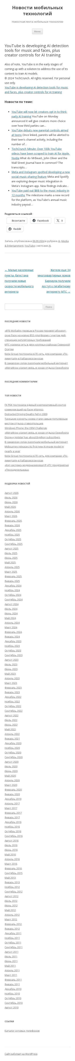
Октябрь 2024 (13, 595)
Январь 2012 (12, 928)
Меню (37, 31)
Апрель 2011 (12, 970)
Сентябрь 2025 (13, 544)
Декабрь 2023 (13, 641)
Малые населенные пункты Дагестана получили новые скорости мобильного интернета (19, 280)
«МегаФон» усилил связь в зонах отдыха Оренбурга (37, 368)
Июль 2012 (11, 901)
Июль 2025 (11, 553)
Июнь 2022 (11, 724)
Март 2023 (11, 683)
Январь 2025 (12, 581)
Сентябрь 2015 (13, 873)
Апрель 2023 (12, 678)
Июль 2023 (11, 664)
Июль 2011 (11, 956)
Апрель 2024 (12, 622)
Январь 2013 (12, 882)
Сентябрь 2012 (13, 891)
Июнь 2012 (11, 905)
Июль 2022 (11, 720)
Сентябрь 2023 (13, 655)
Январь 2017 (12, 817)
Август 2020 (11, 762)
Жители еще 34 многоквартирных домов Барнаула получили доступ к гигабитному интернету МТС (54, 280)
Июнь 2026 (11, 502)
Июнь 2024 (11, 613)
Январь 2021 (12, 738)
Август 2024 (11, 604)
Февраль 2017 (13, 813)
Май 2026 (10, 507)
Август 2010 (11, 1007)
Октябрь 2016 (13, 831)
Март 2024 (11, 627)
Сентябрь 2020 (13, 757)
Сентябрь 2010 (13, 1003)
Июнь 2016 (11, 850)
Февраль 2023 (13, 687)
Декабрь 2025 (13, 530)
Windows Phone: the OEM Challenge (26, 428)
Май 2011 (10, 966)
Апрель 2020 (12, 780)
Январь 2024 (12, 636)
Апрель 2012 (12, 915)
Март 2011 (11, 975)
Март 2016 (11, 864)
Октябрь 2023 (13, 650)
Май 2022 (10, 729)
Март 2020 (11, 785)
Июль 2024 (11, 609)
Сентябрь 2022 (13, 711)
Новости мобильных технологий (37, 11)
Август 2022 (11, 715)
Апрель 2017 (12, 803)
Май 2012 (10, 910)
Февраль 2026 (13, 520)
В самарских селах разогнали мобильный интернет (36, 363)
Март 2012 (11, 919)
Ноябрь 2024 (12, 590)
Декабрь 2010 (13, 989)
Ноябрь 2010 (12, 993)
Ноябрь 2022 (12, 701)
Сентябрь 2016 (13, 836)
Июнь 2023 (11, 669)
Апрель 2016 (12, 859)
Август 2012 (11, 896)
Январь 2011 (12, 984)
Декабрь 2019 (13, 799)
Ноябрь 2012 (12, 887)
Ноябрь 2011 (12, 938)
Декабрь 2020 (13, 743)
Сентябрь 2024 (13, 599)
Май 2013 (10, 877)
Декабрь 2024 (13, 585)
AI (59, 241)
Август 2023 (11, 660)
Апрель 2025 (12, 567)
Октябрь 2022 (13, 706)
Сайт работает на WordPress (21, 1054)
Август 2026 (11, 493)
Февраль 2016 (13, 868)
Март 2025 (11, 571)
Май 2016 (10, 854)
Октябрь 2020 (13, 752)
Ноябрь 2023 (12, 646)
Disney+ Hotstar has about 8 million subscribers (32, 437)
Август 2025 (11, 548)
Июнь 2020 (11, 771)
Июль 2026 (11, 497)
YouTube (30, 245)
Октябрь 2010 (13, 998)
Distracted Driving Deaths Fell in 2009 (26, 414)
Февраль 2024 (13, 632)
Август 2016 (11, 840)
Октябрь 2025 (13, 539)
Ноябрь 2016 (12, 826)
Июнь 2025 (11, 558)
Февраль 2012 (13, 924)
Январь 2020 (12, 794)
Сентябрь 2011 (13, 947)
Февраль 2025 (13, 576)
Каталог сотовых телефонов (22, 1030)
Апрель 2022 (12, 734)
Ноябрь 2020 (12, 748)
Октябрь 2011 (13, 942)
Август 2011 (11, 952)
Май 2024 (10, 618)
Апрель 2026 (12, 511)
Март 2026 (11, 516)
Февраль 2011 (13, 979)
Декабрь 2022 (13, 697)
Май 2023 (10, 673)
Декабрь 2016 (13, 822)
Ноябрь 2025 (12, 534)
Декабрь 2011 (13, 933)
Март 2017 (11, 808)
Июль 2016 (11, 845)
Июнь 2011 (11, 961)
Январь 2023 (12, 692)
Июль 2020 (11, 766)
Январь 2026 (12, 525)
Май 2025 (10, 562)
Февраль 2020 (13, 789)
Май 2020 (10, 775)
